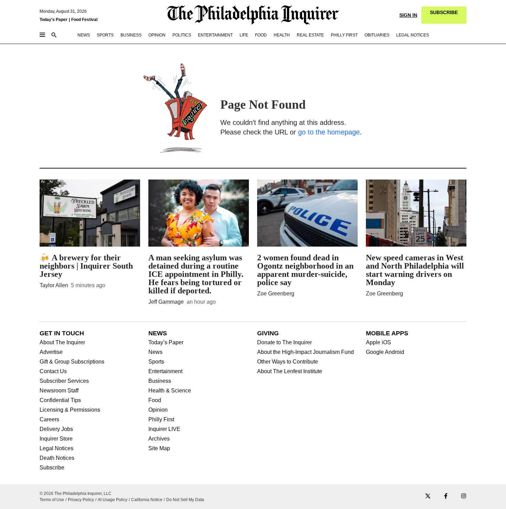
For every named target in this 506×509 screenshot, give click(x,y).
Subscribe (52, 467)
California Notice (146, 499)
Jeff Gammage (166, 302)
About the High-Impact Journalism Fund (305, 352)
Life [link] (244, 35)
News (155, 352)
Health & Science (169, 390)
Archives (159, 439)
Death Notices (57, 458)
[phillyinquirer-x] (428, 496)
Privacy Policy (81, 499)
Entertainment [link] (215, 35)
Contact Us (53, 371)
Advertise (51, 352)
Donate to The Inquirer (284, 342)
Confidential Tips (60, 400)
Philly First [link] (344, 35)
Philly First (161, 419)
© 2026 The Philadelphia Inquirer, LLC (76, 493)
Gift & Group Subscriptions (72, 362)
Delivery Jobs (56, 429)
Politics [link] (181, 35)
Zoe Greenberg (275, 293)
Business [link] (130, 35)
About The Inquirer (62, 342)
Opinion (158, 410)
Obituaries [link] (377, 35)
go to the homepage (329, 132)
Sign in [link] (408, 15)
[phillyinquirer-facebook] (446, 496)
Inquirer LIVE (164, 429)
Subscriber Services (64, 381)
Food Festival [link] (84, 19)
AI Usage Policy (112, 499)
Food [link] (261, 35)
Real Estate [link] (310, 35)
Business (159, 381)
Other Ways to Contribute (287, 362)
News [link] (83, 35)
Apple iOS (378, 342)
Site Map (159, 448)
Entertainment (165, 371)
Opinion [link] (157, 35)
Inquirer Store (56, 439)
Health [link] (282, 35)
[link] (443, 15)
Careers (49, 419)
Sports (156, 362)
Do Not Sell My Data (185, 499)
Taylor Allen (54, 285)
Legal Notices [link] (412, 35)
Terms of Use (52, 499)
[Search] (54, 35)
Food (154, 400)
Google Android (385, 352)
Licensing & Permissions (70, 410)
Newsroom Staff (59, 390)
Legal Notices (56, 448)
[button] (443, 15)
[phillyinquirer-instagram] (463, 496)
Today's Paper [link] (53, 19)
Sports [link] (105, 35)
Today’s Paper (165, 342)
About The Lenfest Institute (289, 371)
